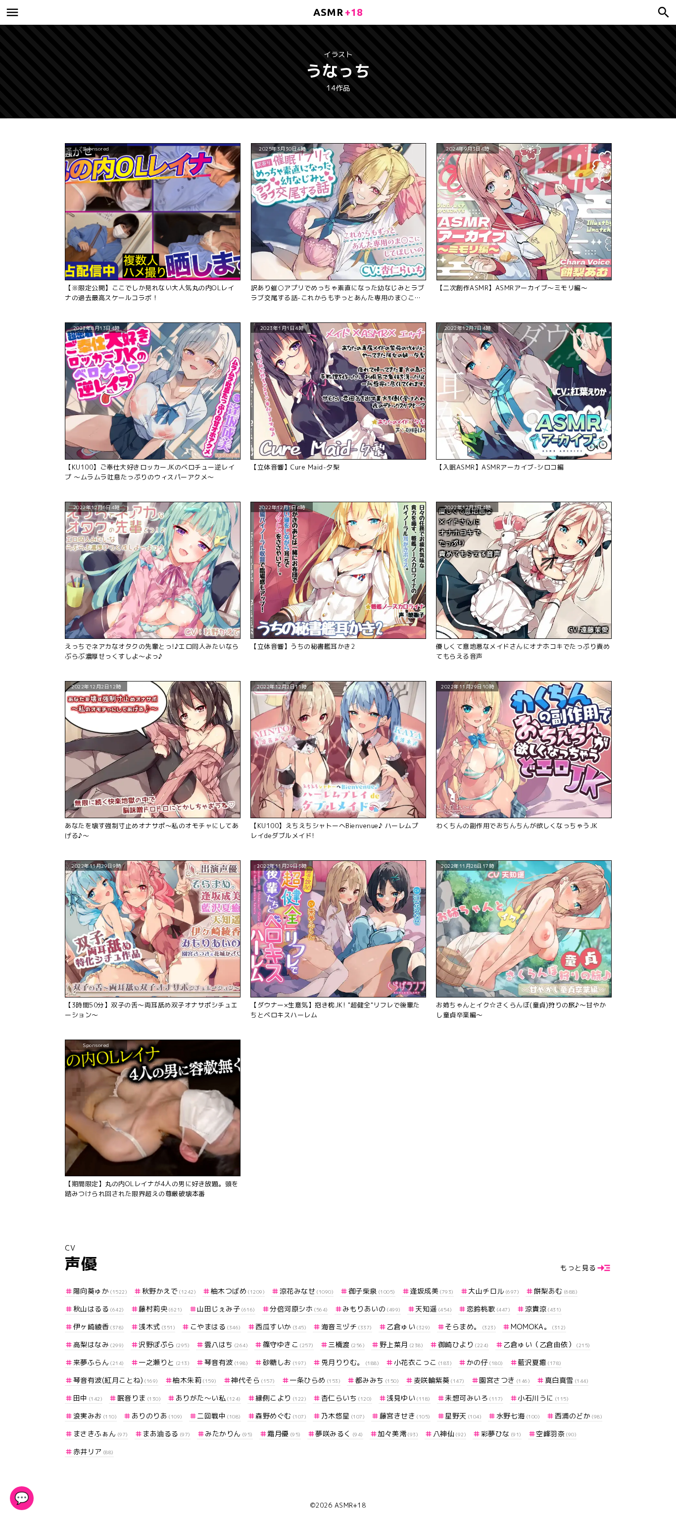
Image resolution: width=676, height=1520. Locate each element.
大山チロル (493, 1291)
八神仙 (449, 1433)
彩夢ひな (501, 1433)
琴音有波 (226, 1362)
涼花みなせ (307, 1291)
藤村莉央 (161, 1308)
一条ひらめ (315, 1380)
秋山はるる (98, 1308)
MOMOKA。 (538, 1326)
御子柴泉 (371, 1291)
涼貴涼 (543, 1308)
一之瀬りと (164, 1362)
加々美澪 (398, 1433)
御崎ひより (463, 1344)
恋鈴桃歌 (488, 1308)
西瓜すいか (280, 1326)
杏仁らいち (346, 1398)
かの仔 (485, 1362)
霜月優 (284, 1433)
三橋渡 (346, 1344)
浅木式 (157, 1326)
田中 (87, 1398)
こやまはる (215, 1326)
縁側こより (280, 1398)
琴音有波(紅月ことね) (115, 1380)
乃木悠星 (343, 1415)
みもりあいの (371, 1308)
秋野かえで (169, 1291)
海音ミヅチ (346, 1326)
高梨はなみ (98, 1344)
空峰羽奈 (556, 1433)
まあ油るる (167, 1433)
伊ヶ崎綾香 (98, 1326)
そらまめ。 (470, 1326)
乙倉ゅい (408, 1326)
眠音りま (139, 1398)
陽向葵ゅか (100, 1291)
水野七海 (518, 1415)
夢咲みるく (339, 1433)
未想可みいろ (474, 1398)
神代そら (253, 1380)
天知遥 (433, 1308)
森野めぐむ (280, 1415)
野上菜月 (401, 1344)
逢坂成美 (432, 1291)
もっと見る (578, 1267)
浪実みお (95, 1415)
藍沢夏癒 (540, 1362)
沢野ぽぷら (164, 1344)
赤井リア (93, 1451)
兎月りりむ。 (350, 1362)
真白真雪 (566, 1380)
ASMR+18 (350, 1505)
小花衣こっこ (423, 1362)
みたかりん (229, 1433)
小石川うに (543, 1398)
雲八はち (226, 1344)
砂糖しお (284, 1362)
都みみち (377, 1380)
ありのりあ (157, 1415)
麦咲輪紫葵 (439, 1380)
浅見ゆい (408, 1398)
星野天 (463, 1415)
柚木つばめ (238, 1291)
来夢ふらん (98, 1362)
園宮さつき (504, 1380)
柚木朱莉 (195, 1380)
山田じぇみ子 (226, 1308)
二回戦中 (219, 1415)
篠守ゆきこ (288, 1344)
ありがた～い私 (208, 1398)
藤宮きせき (405, 1415)
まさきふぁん (100, 1433)
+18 (338, 12)
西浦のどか (578, 1415)
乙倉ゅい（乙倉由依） (546, 1344)
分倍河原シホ (299, 1308)
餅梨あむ (556, 1291)
